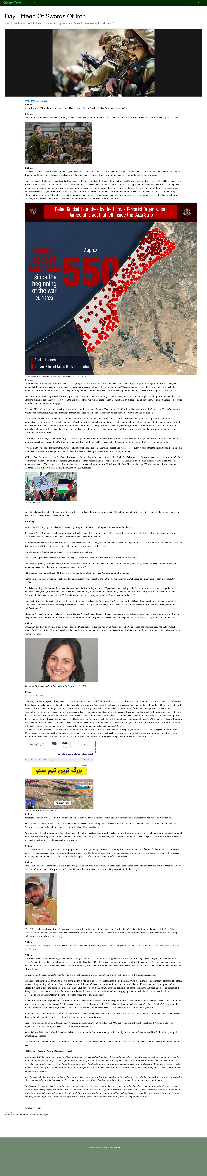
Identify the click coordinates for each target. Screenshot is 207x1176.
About (35, 3)
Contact (27, 3)
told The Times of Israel (95, 852)
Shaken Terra (12, 3)
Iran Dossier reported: (35, 695)
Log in (187, 3)
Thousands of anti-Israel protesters (40, 945)
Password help (197, 3)
